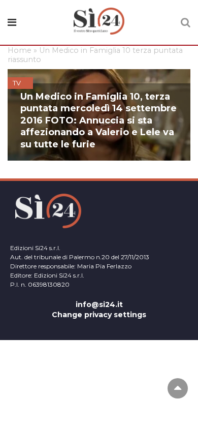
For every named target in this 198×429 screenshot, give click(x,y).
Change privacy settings (99, 314)
